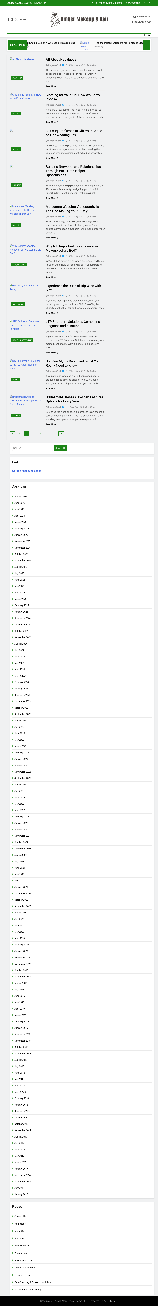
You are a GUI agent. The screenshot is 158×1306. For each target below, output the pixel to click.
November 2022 (22, 771)
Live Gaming (18, 304)
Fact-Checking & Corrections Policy (32, 1282)
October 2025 (21, 554)
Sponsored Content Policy (27, 1289)
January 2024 (21, 688)
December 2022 (22, 765)
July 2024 (19, 650)
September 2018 (22, 1053)
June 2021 (19, 867)
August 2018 (20, 1060)
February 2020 (21, 944)
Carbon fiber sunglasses (26, 470)
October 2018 (21, 1047)
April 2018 (19, 1085)
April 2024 (19, 669)
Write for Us (20, 1253)
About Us (19, 1231)
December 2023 (22, 695)
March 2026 (20, 522)
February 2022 (21, 816)
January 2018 (21, 1104)
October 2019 (21, 970)
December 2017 (22, 1111)
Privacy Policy (21, 1245)
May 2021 (19, 874)
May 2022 (19, 803)
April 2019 (19, 1008)
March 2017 (20, 1162)
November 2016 (22, 1175)
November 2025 (22, 547)
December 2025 (22, 541)
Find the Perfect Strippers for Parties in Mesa (105, 42)
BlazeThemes (110, 1301)
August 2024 (20, 643)
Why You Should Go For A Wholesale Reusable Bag (32, 42)
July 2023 (19, 727)
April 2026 (19, 515)
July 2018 (19, 1066)
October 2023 (21, 707)
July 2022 (19, 791)
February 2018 (21, 1098)
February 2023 (21, 752)
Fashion (16, 113)
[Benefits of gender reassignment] (140, 47)
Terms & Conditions (24, 1267)
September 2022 (22, 778)
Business (16, 185)
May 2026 (19, 509)
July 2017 (19, 1143)
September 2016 (22, 1181)
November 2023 (22, 701)
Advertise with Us (23, 1260)
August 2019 (20, 983)
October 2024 (21, 631)
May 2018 (19, 1079)
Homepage (20, 1223)
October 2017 (21, 1124)
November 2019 (22, 964)
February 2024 (21, 682)
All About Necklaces (61, 60)
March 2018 (20, 1092)
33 (54, 433)
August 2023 (20, 720)
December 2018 (22, 1034)
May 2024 (19, 663)
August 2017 (20, 1136)
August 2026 (20, 496)
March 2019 (20, 1015)
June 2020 (19, 925)
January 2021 (21, 887)
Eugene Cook (54, 65)
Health (15, 379)
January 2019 (21, 1028)
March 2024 (20, 675)
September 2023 (22, 714)
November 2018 (22, 1040)
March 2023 (20, 746)
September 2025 (22, 560)
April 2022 (19, 810)
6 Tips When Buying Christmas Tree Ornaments (116, 3)
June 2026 (19, 503)
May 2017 (19, 1156)
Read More (51, 86)
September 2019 (22, 976)
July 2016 (19, 1188)
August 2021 (20, 855)
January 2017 (21, 1168)
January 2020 (21, 951)
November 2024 (22, 624)
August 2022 (20, 784)
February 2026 (21, 528)
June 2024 (19, 656)
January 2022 (21, 823)
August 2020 (20, 912)
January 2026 (21, 535)
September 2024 (22, 637)
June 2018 (19, 1072)
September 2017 (22, 1130)
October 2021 (21, 842)
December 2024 (22, 618)
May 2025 (19, 586)
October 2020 (21, 899)
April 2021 (19, 880)
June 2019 (19, 996)
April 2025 (19, 592)
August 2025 (20, 567)
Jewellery (17, 78)
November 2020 (22, 893)
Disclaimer (19, 1238)
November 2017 (22, 1117)
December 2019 (22, 957)
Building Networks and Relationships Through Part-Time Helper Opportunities (73, 171)
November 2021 (22, 835)
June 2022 (19, 797)
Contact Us (20, 1216)
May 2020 (19, 931)
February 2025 (21, 605)
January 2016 (21, 1194)
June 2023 (19, 733)
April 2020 (19, 938)
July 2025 (19, 573)
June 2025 (19, 579)
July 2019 (19, 989)
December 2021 (22, 829)
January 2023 (21, 759)
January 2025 (21, 611)
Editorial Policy (22, 1275)
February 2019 (21, 1021)
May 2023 (19, 739)
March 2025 (20, 599)
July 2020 (19, 919)
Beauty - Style (19, 264)
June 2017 (19, 1149)
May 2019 (19, 1002)
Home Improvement (22, 340)
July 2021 (19, 861)
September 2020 (22, 906)
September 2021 (22, 848)
